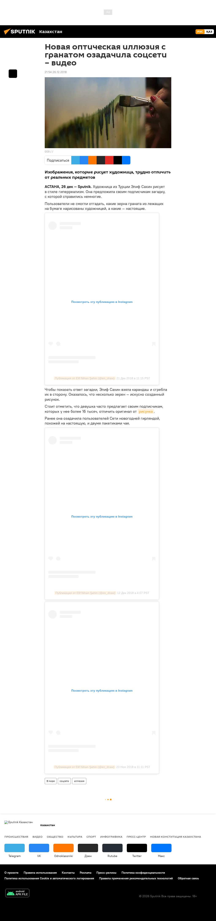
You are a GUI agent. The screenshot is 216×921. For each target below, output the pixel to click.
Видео (37, 836)
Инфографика (111, 836)
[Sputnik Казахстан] (20, 35)
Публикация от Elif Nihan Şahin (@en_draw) (85, 378)
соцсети (64, 781)
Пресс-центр (136, 836)
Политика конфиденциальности (143, 872)
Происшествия (16, 836)
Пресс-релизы (106, 872)
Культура (75, 836)
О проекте (11, 872)
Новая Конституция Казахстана (175, 836)
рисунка (146, 411)
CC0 (47, 151)
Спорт (91, 836)
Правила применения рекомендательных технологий (136, 878)
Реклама (85, 872)
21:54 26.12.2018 (56, 72)
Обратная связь (188, 878)
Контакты (68, 872)
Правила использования (40, 872)
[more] (13, 73)
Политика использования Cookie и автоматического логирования (49, 878)
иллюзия (79, 781)
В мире (51, 781)
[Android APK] (17, 893)
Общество (55, 836)
